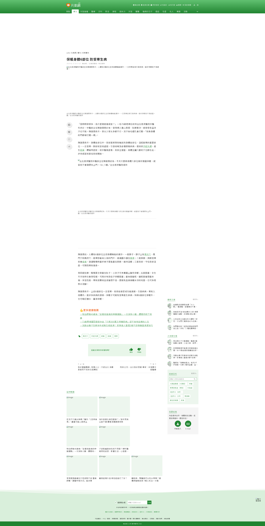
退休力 (122, 11)
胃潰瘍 (187, 396)
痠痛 (84, 261)
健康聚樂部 (118, 512)
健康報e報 (121, 502)
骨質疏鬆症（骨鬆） (177, 388)
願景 (179, 5)
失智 (130, 11)
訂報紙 (152, 518)
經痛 (82, 150)
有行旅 (172, 5)
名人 (171, 11)
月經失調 (147, 146)
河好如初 (155, 5)
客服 (108, 519)
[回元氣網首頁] (75, 5)
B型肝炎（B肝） (176, 392)
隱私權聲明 (136, 519)
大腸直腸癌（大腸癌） (178, 384)
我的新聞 (187, 5)
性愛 (164, 11)
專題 (179, 11)
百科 (100, 11)
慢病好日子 (147, 11)
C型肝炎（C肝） (176, 396)
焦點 (68, 11)
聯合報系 (145, 518)
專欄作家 (157, 512)
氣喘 (182, 400)
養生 (75, 11)
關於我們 (159, 518)
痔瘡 (190, 384)
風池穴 (147, 254)
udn (68, 53)
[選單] (197, 5)
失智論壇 (84, 11)
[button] (197, 11)
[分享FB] (69, 124)
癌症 (157, 11)
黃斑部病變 (174, 400)
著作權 (129, 519)
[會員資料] (194, 5)
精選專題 (127, 512)
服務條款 (123, 519)
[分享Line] (69, 132)
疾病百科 (135, 512)
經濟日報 (146, 5)
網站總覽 (167, 518)
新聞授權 (115, 518)
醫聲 (137, 11)
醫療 (93, 11)
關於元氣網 (109, 512)
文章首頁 (149, 512)
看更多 (195, 299)
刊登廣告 (98, 518)
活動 (186, 11)
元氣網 (73, 53)
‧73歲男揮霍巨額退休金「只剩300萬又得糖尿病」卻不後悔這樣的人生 (114, 321)
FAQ (104, 519)
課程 (114, 11)
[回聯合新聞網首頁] (68, 5)
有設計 (164, 5)
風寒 (132, 258)
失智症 (189, 388)
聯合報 (137, 5)
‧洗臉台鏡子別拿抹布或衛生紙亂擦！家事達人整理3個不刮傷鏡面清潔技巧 (116, 325)
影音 (107, 11)
